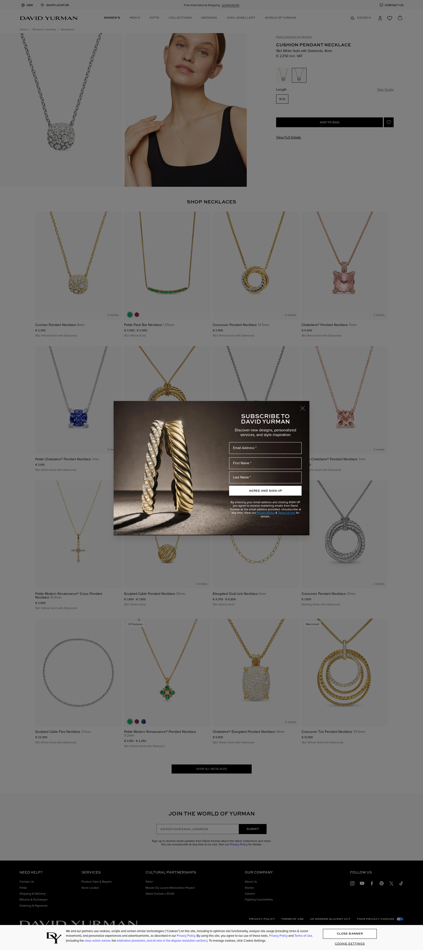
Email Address (244, 447)
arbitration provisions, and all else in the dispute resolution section (162, 940)
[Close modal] (304, 406)
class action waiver (97, 940)
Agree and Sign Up (265, 490)
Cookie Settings (350, 943)
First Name (241, 463)
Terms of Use (286, 513)
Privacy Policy (266, 513)
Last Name (241, 477)
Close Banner (350, 934)
